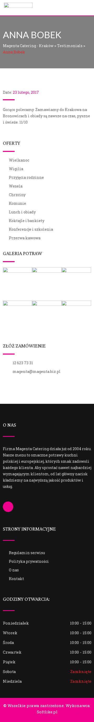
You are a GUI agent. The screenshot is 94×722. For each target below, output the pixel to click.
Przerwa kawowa (24, 237)
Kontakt (16, 578)
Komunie (17, 203)
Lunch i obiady (22, 212)
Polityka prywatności (29, 561)
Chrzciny (17, 194)
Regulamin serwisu (27, 552)
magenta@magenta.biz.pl (37, 371)
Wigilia (16, 168)
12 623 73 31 (23, 362)
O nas (14, 569)
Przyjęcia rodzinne (26, 177)
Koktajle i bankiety (26, 220)
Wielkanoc (19, 160)
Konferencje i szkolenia (31, 229)
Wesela (15, 186)
